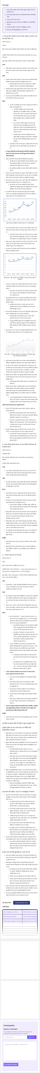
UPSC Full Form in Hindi (30, 912)
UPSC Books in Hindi (10, 917)
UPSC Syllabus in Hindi (10, 912)
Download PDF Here (21, 903)
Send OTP (32, 1037)
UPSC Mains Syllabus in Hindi (12, 921)
